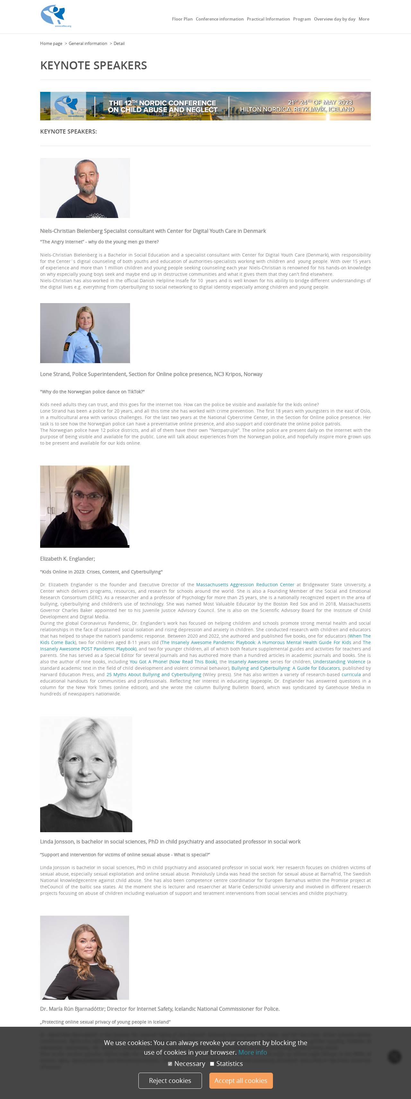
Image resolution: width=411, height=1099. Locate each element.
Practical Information (268, 19)
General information (88, 43)
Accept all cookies (240, 1080)
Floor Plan (182, 19)
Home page (51, 43)
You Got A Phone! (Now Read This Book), (174, 662)
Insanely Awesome (248, 662)
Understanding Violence (339, 662)
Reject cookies (170, 1080)
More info (252, 1052)
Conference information (220, 19)
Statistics (229, 1063)
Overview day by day (334, 19)
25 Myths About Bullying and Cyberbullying (154, 674)
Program (302, 19)
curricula (351, 674)
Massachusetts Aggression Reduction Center (245, 584)
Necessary (189, 1063)
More (364, 19)
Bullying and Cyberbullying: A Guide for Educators (286, 668)
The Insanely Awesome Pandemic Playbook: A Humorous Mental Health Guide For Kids (256, 642)
